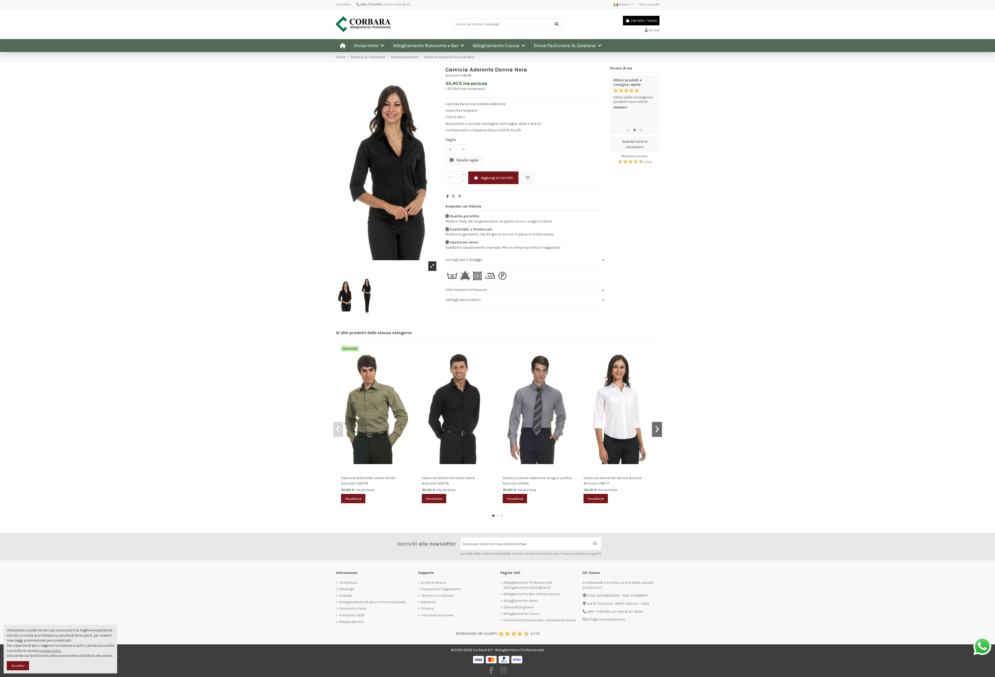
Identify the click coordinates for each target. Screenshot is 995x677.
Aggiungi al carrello (497, 178)
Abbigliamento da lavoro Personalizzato (372, 602)
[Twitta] (453, 196)
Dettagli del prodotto (463, 300)
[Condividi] (447, 196)
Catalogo (346, 589)
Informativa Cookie (437, 615)
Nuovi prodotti (649, 4)
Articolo (452, 75)
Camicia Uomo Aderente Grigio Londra (537, 478)
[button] (369, 45)
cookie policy (50, 651)
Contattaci (343, 4)
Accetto (18, 666)
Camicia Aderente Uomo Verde (368, 478)
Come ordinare (433, 582)
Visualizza (353, 498)
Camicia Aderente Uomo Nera (448, 478)
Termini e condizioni (437, 595)
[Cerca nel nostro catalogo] (556, 24)
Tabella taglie (466, 160)
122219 (362, 483)
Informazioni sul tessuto (466, 289)
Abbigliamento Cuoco (521, 613)
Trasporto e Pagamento (441, 589)
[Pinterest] (459, 196)
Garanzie (428, 602)
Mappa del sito (351, 622)
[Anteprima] (410, 360)
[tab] (525, 260)
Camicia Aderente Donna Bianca (612, 478)
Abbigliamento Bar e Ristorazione (531, 594)
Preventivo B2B (351, 615)
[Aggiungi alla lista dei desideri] (528, 177)
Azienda (345, 595)
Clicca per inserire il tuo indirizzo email (495, 544)
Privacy (427, 608)
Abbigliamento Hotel (520, 601)
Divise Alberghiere (518, 607)
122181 (523, 483)
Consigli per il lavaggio (464, 259)
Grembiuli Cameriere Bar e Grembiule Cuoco (539, 620)
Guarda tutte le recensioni (634, 144)
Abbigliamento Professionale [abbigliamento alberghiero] (527, 585)
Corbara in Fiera (352, 608)
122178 (443, 483)
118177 (604, 483)
